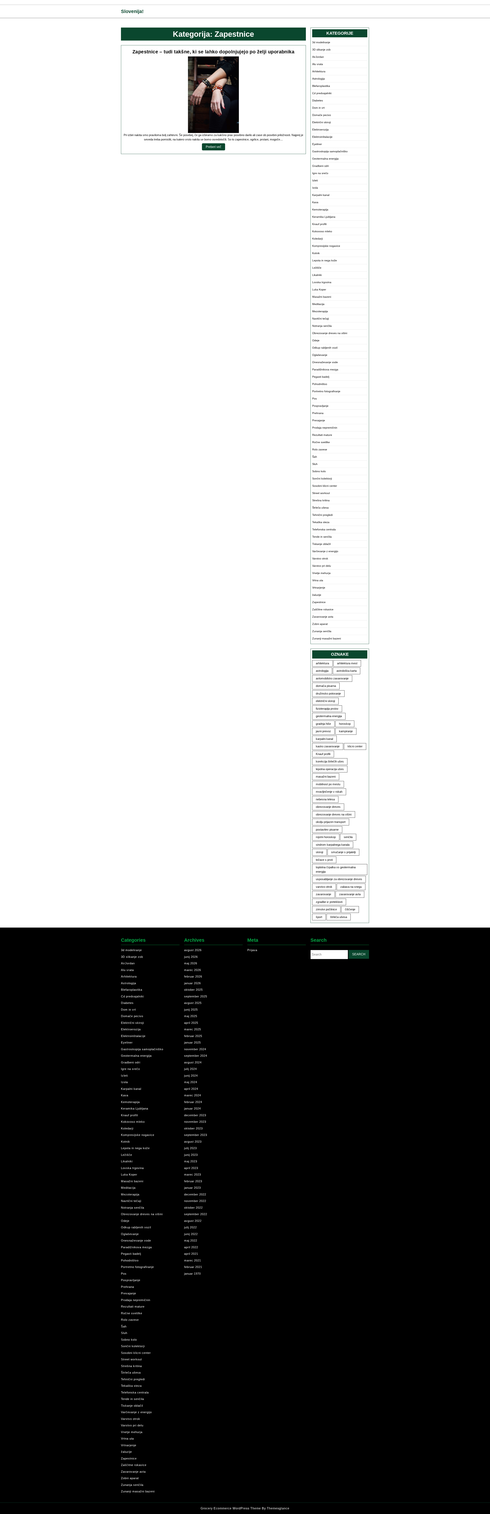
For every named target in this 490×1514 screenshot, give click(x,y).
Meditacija (318, 304)
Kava (315, 202)
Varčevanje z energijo (325, 551)
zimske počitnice (326, 909)
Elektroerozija (320, 129)
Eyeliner (317, 144)
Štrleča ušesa (320, 507)
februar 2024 (193, 1102)
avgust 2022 (193, 1220)
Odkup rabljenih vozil (324, 347)
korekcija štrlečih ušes (330, 761)
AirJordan (318, 56)
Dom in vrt (318, 107)
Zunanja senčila (321, 631)
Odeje (315, 340)
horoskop (345, 723)
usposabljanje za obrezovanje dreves (339, 879)
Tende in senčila (322, 536)
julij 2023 (190, 1148)
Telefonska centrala (324, 529)
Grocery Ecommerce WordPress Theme (231, 1508)
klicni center (355, 746)
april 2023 (191, 1168)
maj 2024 (190, 1082)
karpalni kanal (324, 738)
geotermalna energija (329, 716)
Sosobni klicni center (324, 485)
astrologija (322, 670)
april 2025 (191, 1022)
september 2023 (195, 1135)
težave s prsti (324, 859)
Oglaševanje (319, 354)
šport (319, 917)
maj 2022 (190, 1240)
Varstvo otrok (320, 558)
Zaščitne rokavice (322, 609)
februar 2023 (193, 1181)
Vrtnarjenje (318, 587)
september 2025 (195, 996)
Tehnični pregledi (322, 514)
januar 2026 (192, 983)
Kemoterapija (320, 209)
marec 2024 (192, 1095)
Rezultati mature (322, 434)
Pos (314, 398)
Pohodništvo (319, 384)
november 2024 (195, 1049)
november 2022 (195, 1201)
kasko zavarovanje (328, 746)
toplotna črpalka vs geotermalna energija (336, 869)
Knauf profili (319, 224)
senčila (348, 837)
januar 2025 (192, 1042)
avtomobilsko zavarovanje (332, 678)
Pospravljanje (320, 405)
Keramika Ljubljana (323, 216)
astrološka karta (346, 670)
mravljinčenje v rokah (329, 791)
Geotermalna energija (325, 158)
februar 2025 (193, 1036)
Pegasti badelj (320, 376)
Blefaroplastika (321, 85)
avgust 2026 (193, 950)
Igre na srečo (320, 173)
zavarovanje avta (350, 894)
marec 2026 (192, 970)
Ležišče (316, 267)
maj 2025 (190, 1016)
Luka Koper (319, 289)
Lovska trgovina (321, 282)
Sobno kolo (319, 471)
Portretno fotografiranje (326, 391)
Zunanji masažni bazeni (326, 638)
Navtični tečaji (320, 318)
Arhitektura (318, 71)
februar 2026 (193, 976)
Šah (314, 456)
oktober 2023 (193, 1128)
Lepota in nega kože (324, 260)
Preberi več (215, 147)
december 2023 (195, 1115)
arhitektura (322, 663)
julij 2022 (190, 1227)
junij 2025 (191, 1009)
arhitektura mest (347, 663)
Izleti (315, 180)
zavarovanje (323, 894)
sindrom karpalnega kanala (333, 844)
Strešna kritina (321, 500)
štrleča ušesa (338, 917)
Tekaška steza (320, 522)
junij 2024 (191, 1075)
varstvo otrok (324, 886)
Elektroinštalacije (322, 136)
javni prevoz (323, 731)
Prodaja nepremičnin (324, 427)
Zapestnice (319, 602)
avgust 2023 (193, 1141)
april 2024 (191, 1088)
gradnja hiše (323, 723)
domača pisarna (326, 685)
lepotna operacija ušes (330, 769)
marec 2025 (192, 1029)
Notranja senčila (322, 325)
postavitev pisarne (327, 829)
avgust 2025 (193, 1002)
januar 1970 (192, 1273)
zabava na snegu (351, 886)
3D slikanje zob (321, 49)
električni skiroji (325, 701)
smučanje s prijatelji (343, 852)
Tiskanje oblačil (321, 543)
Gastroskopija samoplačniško (330, 151)
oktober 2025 (193, 989)
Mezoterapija (320, 311)
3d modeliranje (321, 42)
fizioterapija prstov (327, 708)
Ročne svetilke (321, 442)
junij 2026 (191, 956)
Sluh (315, 464)
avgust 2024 (193, 1062)
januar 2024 (192, 1108)
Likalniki (317, 274)
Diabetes (317, 100)
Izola (315, 187)
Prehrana (317, 413)
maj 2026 (190, 963)
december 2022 (195, 1194)
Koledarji (317, 238)
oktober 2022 (193, 1207)
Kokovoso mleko (322, 231)
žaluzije (316, 594)
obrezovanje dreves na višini (333, 814)
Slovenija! (132, 11)
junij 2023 (191, 1154)
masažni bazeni (326, 776)
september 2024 (195, 1055)
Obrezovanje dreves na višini (329, 333)
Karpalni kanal (320, 194)
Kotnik (316, 253)
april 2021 (191, 1253)
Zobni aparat (320, 623)
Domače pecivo (321, 115)
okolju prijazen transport (330, 821)
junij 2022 (191, 1234)
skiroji (319, 852)
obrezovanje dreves (328, 806)
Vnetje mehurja (321, 573)
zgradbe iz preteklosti (329, 901)
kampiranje (346, 731)
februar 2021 (193, 1267)
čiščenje (350, 909)
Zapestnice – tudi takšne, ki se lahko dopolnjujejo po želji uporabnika (213, 51)
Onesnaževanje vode (325, 362)
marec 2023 (192, 1174)
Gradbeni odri (320, 165)
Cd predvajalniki (322, 93)
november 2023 (195, 1121)
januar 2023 (192, 1187)
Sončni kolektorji (322, 478)
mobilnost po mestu (328, 784)
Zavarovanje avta (322, 616)
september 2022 (195, 1214)
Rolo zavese (319, 449)
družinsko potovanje (328, 693)
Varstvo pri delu (321, 565)
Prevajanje (318, 420)
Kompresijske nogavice (326, 245)
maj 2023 (190, 1161)
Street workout (321, 493)
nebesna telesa (325, 799)
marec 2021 (192, 1260)
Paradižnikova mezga (325, 369)
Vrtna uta (317, 580)
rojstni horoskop (326, 837)
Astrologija (318, 78)
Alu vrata (317, 64)
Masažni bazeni (321, 296)
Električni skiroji (321, 122)
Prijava (252, 950)
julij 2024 (190, 1068)
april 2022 (191, 1247)
